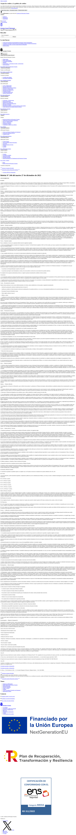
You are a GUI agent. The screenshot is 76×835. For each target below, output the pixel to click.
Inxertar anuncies (6, 64)
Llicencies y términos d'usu (8, 88)
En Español (4, 20)
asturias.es (5, 16)
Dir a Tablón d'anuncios (4, 114)
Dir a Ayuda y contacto (4, 160)
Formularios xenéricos (7, 123)
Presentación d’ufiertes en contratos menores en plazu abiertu (14, 105)
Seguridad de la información (8, 711)
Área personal (4, 22)
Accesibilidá (5, 707)
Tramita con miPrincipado (8, 683)
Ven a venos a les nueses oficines (8, 700)
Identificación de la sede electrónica (9, 87)
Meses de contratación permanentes (9, 103)
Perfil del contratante (7, 687)
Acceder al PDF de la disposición (9, 172)
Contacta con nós (6, 134)
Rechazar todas (23, 10)
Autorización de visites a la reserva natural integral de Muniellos (15, 44)
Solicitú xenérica (6, 45)
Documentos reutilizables (7, 78)
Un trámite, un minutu (7, 155)
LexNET (4, 146)
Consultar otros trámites (7, 77)
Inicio (4, 162)
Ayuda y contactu (6, 688)
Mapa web (5, 710)
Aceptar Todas (5, 10)
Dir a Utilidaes (3, 126)
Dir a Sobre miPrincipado (5, 95)
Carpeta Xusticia (6, 141)
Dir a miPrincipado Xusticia (5, 148)
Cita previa (5, 143)
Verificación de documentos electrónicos (10, 120)
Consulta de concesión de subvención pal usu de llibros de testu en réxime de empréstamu (19, 43)
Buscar (14, 36)
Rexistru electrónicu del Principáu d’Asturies (11, 119)
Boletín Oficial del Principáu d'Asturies (10, 163)
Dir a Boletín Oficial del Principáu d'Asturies (8, 66)
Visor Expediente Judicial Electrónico (10, 142)
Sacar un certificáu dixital (7, 121)
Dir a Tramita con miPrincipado (6, 72)
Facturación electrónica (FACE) (9, 133)
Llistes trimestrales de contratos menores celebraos (12, 106)
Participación (5, 17)
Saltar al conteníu (3, 0)
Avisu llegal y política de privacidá (9, 708)
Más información (14, 8)
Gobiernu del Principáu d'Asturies (23, 13)
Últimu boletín (5, 59)
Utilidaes (4, 689)
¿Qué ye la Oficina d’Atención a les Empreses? (12, 132)
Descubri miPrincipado (7, 86)
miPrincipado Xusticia (7, 691)
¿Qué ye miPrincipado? (7, 85)
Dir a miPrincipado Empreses (5, 136)
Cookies (4, 712)
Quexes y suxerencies (7, 122)
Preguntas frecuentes (7, 91)
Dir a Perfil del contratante (5, 108)
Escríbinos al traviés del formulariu (8, 698)
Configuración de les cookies (8, 713)
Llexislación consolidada (7, 61)
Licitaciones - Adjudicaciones (8, 100)
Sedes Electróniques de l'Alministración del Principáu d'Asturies (15, 158)
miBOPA (4, 62)
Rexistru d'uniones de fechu (8, 144)
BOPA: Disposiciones (7, 60)
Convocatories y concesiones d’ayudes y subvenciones (13, 63)
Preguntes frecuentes (7, 157)
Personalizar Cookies (13, 10)
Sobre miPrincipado (6, 686)
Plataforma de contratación (8, 102)
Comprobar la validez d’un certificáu (10, 124)
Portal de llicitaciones (7, 101)
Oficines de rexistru (6, 156)
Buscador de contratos (7, 104)
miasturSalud (5, 18)
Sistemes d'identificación (7, 93)
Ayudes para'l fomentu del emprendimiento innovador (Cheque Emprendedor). (17, 42)
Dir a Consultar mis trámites (5, 80)
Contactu (4, 145)
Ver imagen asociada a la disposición (7, 666)
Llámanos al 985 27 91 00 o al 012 (8, 696)
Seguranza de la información (8, 89)
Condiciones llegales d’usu (8, 92)
